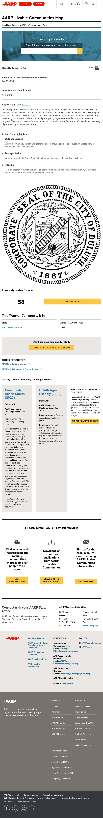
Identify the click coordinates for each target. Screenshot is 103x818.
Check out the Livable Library (51, 580)
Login (73, 4)
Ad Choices (8, 801)
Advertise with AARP (84, 723)
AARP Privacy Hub (11, 795)
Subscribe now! (85, 581)
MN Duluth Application (14, 364)
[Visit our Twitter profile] (15, 808)
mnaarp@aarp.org (90, 625)
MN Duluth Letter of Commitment (20, 369)
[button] (93, 4)
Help (86, 4)
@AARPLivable (87, 647)
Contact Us (80, 700)
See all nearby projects (85, 421)
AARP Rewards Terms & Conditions (19, 798)
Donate (55, 706)
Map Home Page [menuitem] (9, 25)
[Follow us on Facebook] (7, 808)
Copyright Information (47, 798)
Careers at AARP (82, 728)
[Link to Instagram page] (24, 808)
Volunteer (56, 712)
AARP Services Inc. (83, 745)
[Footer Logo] (10, 701)
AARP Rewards (58, 723)
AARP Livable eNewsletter (34, 665)
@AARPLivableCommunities (91, 643)
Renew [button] (39, 4)
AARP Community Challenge (36, 653)
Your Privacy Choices (27, 801)
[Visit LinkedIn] (32, 808)
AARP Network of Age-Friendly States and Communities (38, 645)
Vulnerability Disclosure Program (75, 798)
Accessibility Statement (53, 795)
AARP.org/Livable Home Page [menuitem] (33, 25)
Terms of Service (31, 795)
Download (22, 105)
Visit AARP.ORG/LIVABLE (17, 580)
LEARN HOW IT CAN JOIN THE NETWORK (51, 348)
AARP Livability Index (37, 659)
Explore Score (73, 301)
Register (62, 4)
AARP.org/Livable (36, 638)
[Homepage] (10, 4)
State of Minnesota (12, 327)
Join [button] (25, 4)
